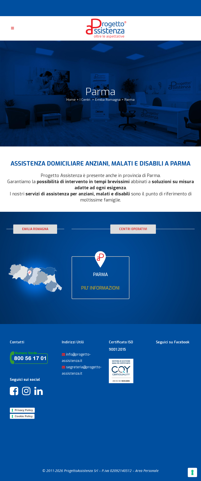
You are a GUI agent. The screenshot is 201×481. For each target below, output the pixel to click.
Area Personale (147, 470)
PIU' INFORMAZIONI (100, 288)
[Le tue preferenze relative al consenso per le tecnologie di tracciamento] (192, 472)
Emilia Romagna (108, 100)
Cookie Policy (24, 416)
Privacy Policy (24, 410)
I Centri (85, 100)
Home (71, 100)
